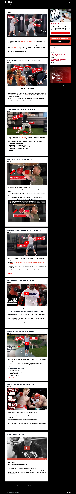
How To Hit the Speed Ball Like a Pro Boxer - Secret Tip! (19, 159)
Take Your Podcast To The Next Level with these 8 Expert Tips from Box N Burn (59, 50)
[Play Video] (8, 459)
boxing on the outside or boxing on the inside (28, 41)
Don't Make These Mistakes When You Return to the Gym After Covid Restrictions (60, 55)
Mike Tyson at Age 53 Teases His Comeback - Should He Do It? (20, 280)
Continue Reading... (11, 53)
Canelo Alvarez (14, 47)
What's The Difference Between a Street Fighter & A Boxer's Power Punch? (24, 60)
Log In (69, 2)
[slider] (25, 459)
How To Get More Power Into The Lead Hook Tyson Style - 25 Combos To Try (24, 230)
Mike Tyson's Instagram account (14, 313)
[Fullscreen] (46, 459)
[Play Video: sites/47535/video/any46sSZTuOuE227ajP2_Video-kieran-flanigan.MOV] (27, 448)
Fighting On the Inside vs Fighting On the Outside (18, 11)
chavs (28, 94)
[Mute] (42, 459)
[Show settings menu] (44, 459)
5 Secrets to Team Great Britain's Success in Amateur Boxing (21, 109)
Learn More (60, 33)
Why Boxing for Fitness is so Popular (15, 434)
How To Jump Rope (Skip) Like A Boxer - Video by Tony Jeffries (21, 331)
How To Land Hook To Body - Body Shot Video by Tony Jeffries (20, 384)
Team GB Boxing (23, 137)
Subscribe (60, 41)
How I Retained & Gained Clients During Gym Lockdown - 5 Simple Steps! (58, 60)
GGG (19, 47)
